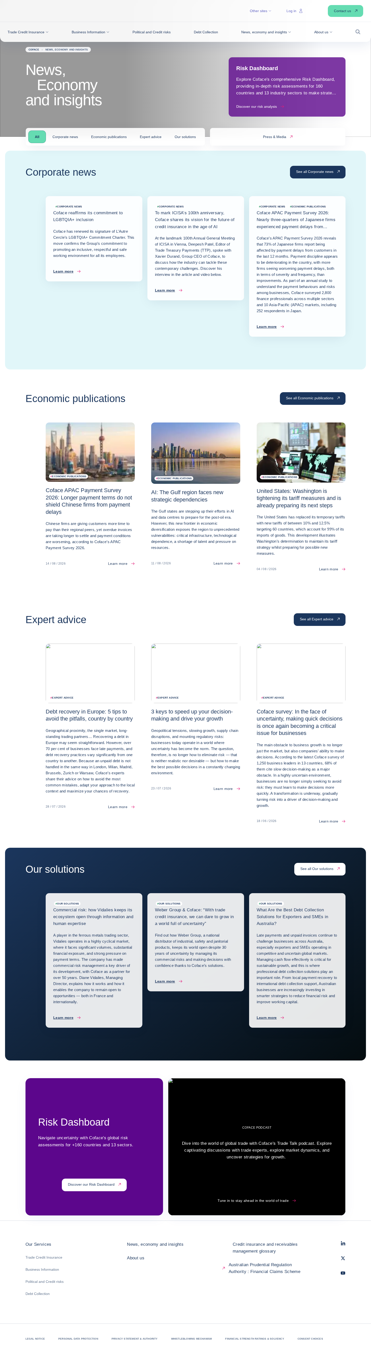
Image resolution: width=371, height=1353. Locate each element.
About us (135, 1258)
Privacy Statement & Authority (135, 1338)
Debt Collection (37, 1294)
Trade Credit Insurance (43, 1257)
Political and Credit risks (44, 1282)
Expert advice (151, 137)
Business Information (42, 1269)
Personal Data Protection (78, 1338)
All (37, 137)
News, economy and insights (155, 1244)
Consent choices (310, 1338)
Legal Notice (35, 1338)
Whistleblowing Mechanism (191, 1338)
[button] (28, 32)
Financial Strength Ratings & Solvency (254, 1338)
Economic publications (109, 137)
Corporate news (65, 137)
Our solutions (185, 137)
